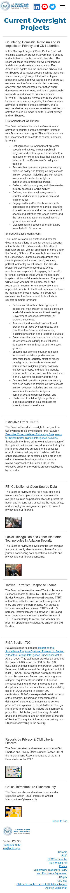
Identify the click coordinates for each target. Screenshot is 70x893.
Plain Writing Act (58, 862)
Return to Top (59, 821)
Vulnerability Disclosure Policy (50, 870)
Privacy (63, 866)
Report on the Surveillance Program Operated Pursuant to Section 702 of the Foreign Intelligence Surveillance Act (34, 651)
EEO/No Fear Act (57, 859)
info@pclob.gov (11, 848)
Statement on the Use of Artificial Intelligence (42, 884)
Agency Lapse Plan (56, 887)
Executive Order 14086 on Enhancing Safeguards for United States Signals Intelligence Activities (33, 436)
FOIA (64, 855)
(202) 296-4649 (11, 844)
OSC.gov (62, 880)
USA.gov (62, 877)
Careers (62, 852)
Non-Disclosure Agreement (52, 873)
